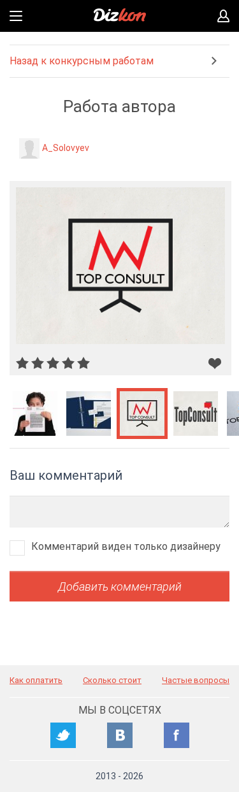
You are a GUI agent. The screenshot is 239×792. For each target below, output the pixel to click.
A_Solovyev (65, 148)
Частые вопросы (195, 680)
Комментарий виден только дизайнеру (126, 546)
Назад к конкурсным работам (82, 61)
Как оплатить (36, 680)
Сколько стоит (112, 680)
